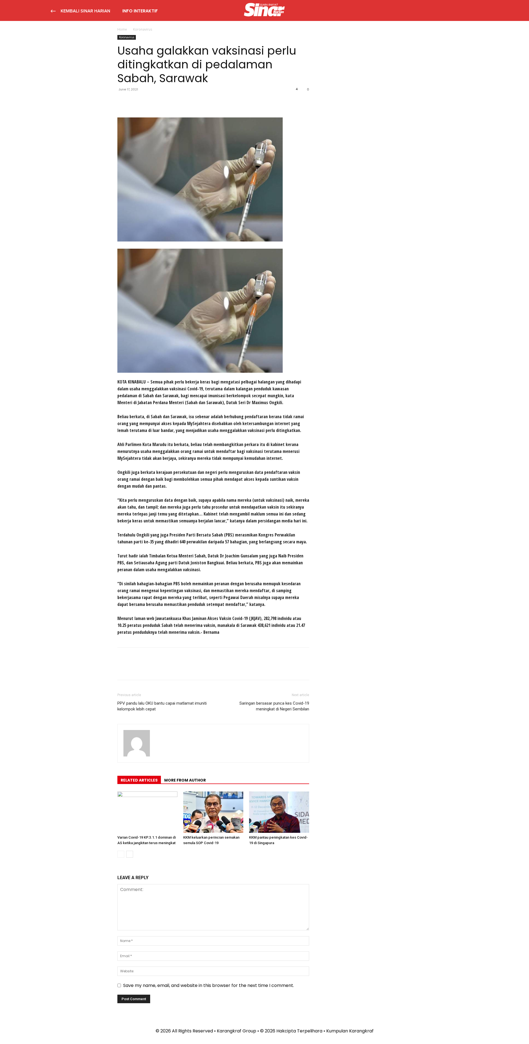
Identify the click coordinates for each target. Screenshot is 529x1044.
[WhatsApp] (160, 101)
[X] (135, 101)
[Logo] (264, 10)
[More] (174, 101)
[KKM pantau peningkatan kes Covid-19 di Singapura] (279, 812)
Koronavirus (126, 37)
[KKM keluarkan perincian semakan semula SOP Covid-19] (213, 812)
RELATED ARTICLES (139, 780)
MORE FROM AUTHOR (185, 780)
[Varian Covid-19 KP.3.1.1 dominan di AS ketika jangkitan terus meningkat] (147, 812)
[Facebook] (122, 101)
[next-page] (129, 854)
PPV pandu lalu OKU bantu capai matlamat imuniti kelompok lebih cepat (162, 706)
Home (122, 29)
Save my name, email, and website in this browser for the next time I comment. (208, 985)
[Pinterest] (148, 101)
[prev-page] (120, 854)
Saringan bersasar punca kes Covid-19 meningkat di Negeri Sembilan (274, 706)
